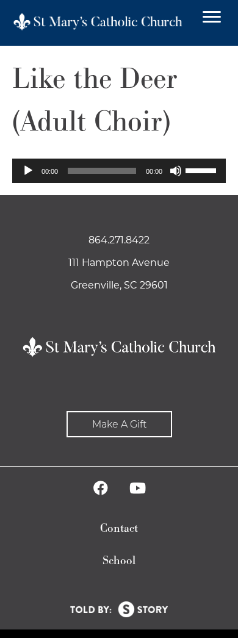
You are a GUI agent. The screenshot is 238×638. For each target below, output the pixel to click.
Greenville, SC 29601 (119, 285)
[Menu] (212, 17)
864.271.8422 (119, 240)
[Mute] (176, 171)
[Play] (28, 171)
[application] (119, 171)
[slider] (203, 170)
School (119, 560)
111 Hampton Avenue (119, 262)
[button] (119, 424)
